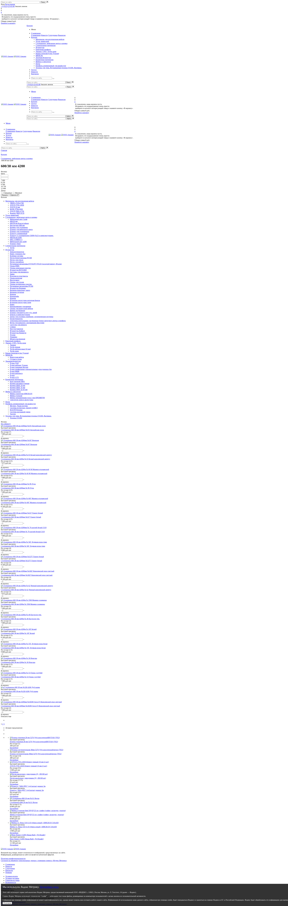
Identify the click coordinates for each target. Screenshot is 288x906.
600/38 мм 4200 (16, 238)
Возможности (10, 882)
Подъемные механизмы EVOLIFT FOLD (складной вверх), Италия (36, 264)
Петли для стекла (16, 260)
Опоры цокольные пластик (20, 268)
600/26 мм (14, 221)
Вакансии (62, 35)
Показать (5, 195)
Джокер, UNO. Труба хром (46, 51)
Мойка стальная (16, 396)
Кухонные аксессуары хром (20, 302)
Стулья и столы (16, 359)
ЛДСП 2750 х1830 (17, 205)
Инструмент (14, 280)
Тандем (13, 414)
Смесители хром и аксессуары (21, 400)
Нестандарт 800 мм (17, 225)
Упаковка (13, 337)
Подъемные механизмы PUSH (21, 286)
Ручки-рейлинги (16, 373)
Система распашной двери (20, 412)
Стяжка (13, 327)
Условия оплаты (11, 876)
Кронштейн (14, 296)
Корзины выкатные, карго (20, 290)
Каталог (30, 26)
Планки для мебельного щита (21, 229)
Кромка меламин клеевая (19, 383)
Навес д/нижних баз (17, 254)
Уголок (12, 335)
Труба (12, 248)
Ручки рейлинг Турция (19, 365)
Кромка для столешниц (19, 227)
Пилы (38, 64)
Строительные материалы (46, 45)
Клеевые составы (16, 256)
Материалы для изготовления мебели (50, 39)
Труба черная (15, 347)
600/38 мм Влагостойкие (19, 223)
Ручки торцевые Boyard (19, 367)
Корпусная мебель (17, 357)
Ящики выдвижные (17, 310)
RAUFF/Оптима (16, 410)
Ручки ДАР (14, 363)
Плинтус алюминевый (18, 233)
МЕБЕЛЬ (39, 56)
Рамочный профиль (43, 49)
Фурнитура (40, 47)
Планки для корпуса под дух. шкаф (23, 313)
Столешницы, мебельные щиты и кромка (51, 43)
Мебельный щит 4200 (18, 242)
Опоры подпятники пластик (21, 284)
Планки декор (15, 244)
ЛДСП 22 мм (15, 207)
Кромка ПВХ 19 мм (17, 385)
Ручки (12, 375)
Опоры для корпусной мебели (21, 308)
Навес (12, 304)
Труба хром (14, 351)
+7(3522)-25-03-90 (8, 6)
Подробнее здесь (49, 887)
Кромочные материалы (44, 60)
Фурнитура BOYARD (18, 270)
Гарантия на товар (12, 880)
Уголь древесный (42, 41)
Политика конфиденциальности (13, 858)
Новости (44, 35)
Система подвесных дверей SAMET (24, 408)
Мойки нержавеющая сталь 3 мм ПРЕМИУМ (27, 398)
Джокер (13, 345)
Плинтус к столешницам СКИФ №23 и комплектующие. (32, 235)
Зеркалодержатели (17, 252)
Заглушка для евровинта (19, 272)
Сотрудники (53, 35)
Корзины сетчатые (17, 292)
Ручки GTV (14, 377)
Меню (33, 91)
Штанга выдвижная (17, 339)
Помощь (8, 872)
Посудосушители (16, 329)
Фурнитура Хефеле (17, 331)
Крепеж (13, 294)
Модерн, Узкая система (19, 406)
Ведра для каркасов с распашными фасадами (27, 323)
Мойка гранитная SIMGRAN (21, 394)
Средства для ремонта (18, 325)
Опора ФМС (15, 266)
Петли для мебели (17, 262)
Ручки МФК (14, 371)
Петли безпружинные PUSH (21, 258)
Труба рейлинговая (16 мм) (20, 349)
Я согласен (7, 903)
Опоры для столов (17, 282)
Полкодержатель (16, 319)
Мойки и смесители (43, 62)
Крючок (13, 298)
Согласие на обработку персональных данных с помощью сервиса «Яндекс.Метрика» (34, 861)
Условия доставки (12, 878)
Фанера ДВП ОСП (17, 213)
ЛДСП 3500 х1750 (17, 211)
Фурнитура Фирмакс (18, 288)
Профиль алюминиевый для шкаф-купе (51, 66)
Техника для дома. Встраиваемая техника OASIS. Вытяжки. (59, 68)
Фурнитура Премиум (18, 333)
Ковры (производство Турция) (47, 54)
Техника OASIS (16, 418)
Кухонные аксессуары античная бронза (25, 300)
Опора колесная (16, 278)
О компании (36, 35)
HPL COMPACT (16, 240)
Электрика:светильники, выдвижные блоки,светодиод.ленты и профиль (38, 321)
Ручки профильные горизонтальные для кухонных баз (31, 369)
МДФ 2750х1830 (16, 209)
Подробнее (14, 748)
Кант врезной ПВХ (17, 381)
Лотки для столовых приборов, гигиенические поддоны (31, 317)
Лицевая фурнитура (43, 58)
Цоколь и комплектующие (20, 315)
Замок (12, 274)
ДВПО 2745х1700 (17, 203)
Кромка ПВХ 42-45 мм (18, 390)
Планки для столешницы (19, 231)
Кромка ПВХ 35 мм (17, 388)
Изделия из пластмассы (19, 276)
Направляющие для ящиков (20, 306)
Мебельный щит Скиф (18, 219)
